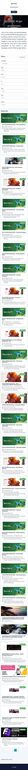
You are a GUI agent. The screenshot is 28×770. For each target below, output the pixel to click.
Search (2, 102)
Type (2, 67)
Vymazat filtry (22, 57)
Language (3, 60)
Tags (2, 88)
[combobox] (14, 63)
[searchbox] (8, 63)
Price (2, 95)
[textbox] (14, 70)
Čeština (13, 11)
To (1, 81)
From (2, 74)
